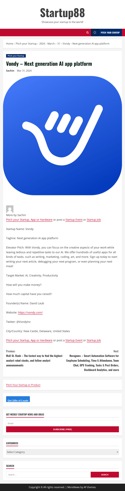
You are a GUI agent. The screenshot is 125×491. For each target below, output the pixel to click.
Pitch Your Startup (110, 32)
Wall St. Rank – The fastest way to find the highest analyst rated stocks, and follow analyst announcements (34, 358)
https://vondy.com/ (30, 312)
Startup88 (62, 12)
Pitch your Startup (16, 55)
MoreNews (73, 487)
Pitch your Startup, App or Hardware (29, 219)
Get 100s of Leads (18, 400)
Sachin (10, 70)
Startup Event (73, 219)
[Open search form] (87, 32)
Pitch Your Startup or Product (23, 385)
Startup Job (94, 219)
